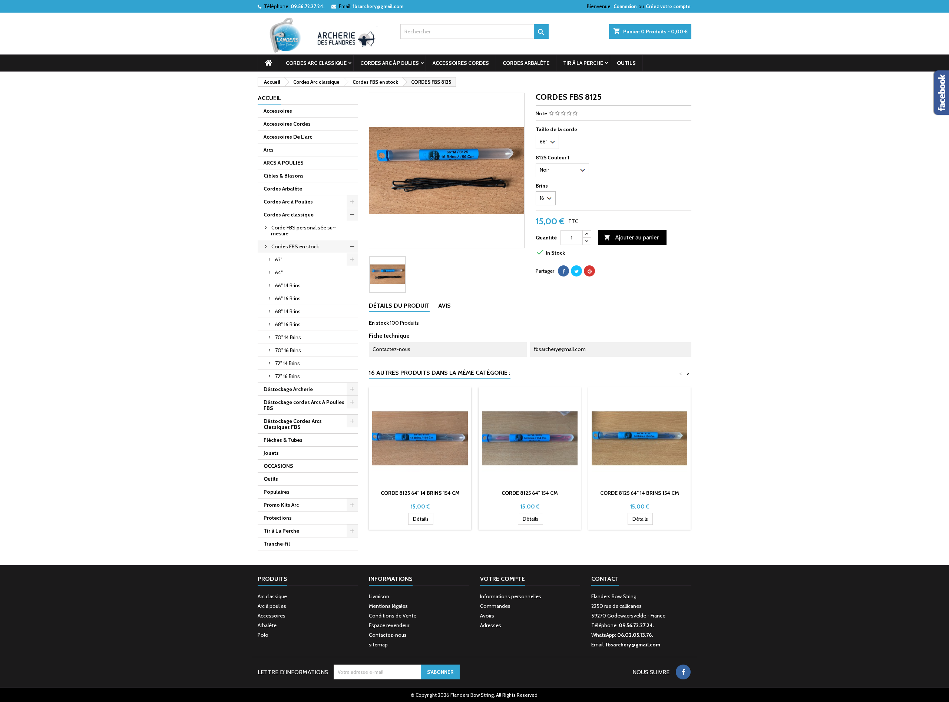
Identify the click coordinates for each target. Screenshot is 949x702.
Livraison (379, 596)
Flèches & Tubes (283, 440)
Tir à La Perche (583, 63)
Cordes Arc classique (316, 63)
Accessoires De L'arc (288, 136)
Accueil (269, 98)
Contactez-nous (388, 635)
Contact (605, 578)
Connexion (625, 6)
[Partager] (563, 271)
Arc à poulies (272, 606)
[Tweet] (576, 271)
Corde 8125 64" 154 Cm (530, 493)
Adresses (490, 625)
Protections (278, 517)
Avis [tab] (444, 305)
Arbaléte (267, 625)
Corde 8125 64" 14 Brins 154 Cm (420, 493)
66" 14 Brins (288, 285)
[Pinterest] (589, 271)
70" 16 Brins (288, 350)
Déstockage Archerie (288, 389)
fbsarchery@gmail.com (378, 6)
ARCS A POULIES (284, 162)
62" (278, 259)
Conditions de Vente (392, 615)
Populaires (277, 492)
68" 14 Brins (288, 311)
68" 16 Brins (288, 324)
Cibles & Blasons (284, 175)
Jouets (271, 453)
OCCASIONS (278, 466)
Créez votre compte (668, 6)
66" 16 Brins (288, 298)
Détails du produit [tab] (399, 305)
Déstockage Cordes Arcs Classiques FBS (293, 424)
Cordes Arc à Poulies (389, 63)
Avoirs (487, 615)
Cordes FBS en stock (295, 246)
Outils (626, 63)
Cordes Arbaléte (526, 63)
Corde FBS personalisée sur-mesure (303, 230)
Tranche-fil (277, 543)
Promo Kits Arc (281, 504)
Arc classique (272, 596)
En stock (379, 322)
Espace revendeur (389, 625)
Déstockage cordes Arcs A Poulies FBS (304, 405)
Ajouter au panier (631, 237)
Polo (263, 635)
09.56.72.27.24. (307, 6)
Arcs (269, 149)
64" (279, 272)
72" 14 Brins (287, 363)
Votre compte (502, 578)
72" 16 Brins (287, 376)
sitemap (378, 644)
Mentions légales (388, 606)
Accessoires (278, 110)
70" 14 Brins (288, 337)
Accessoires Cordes (461, 63)
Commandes (495, 606)
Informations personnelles (510, 596)
